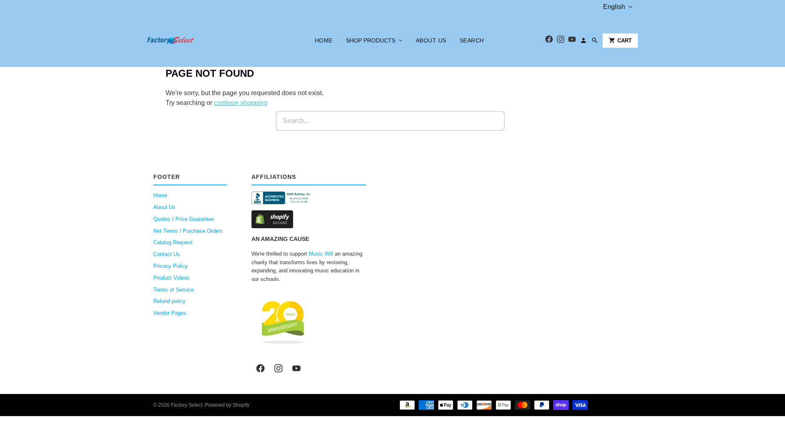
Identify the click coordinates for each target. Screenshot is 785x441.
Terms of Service (173, 290)
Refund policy (169, 301)
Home (324, 40)
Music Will (321, 254)
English (614, 6)
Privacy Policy (170, 266)
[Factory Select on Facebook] (260, 368)
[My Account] (583, 40)
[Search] (595, 40)
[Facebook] (549, 41)
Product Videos (171, 278)
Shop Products (370, 40)
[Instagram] (560, 41)
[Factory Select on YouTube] (296, 368)
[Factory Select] (195, 40)
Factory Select (186, 405)
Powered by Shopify (227, 405)
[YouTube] (572, 41)
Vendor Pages (169, 313)
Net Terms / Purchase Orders (188, 231)
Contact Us (166, 254)
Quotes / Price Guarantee (183, 219)
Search (472, 40)
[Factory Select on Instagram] (278, 368)
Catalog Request (173, 242)
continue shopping (240, 102)
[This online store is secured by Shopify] (308, 219)
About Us (431, 40)
